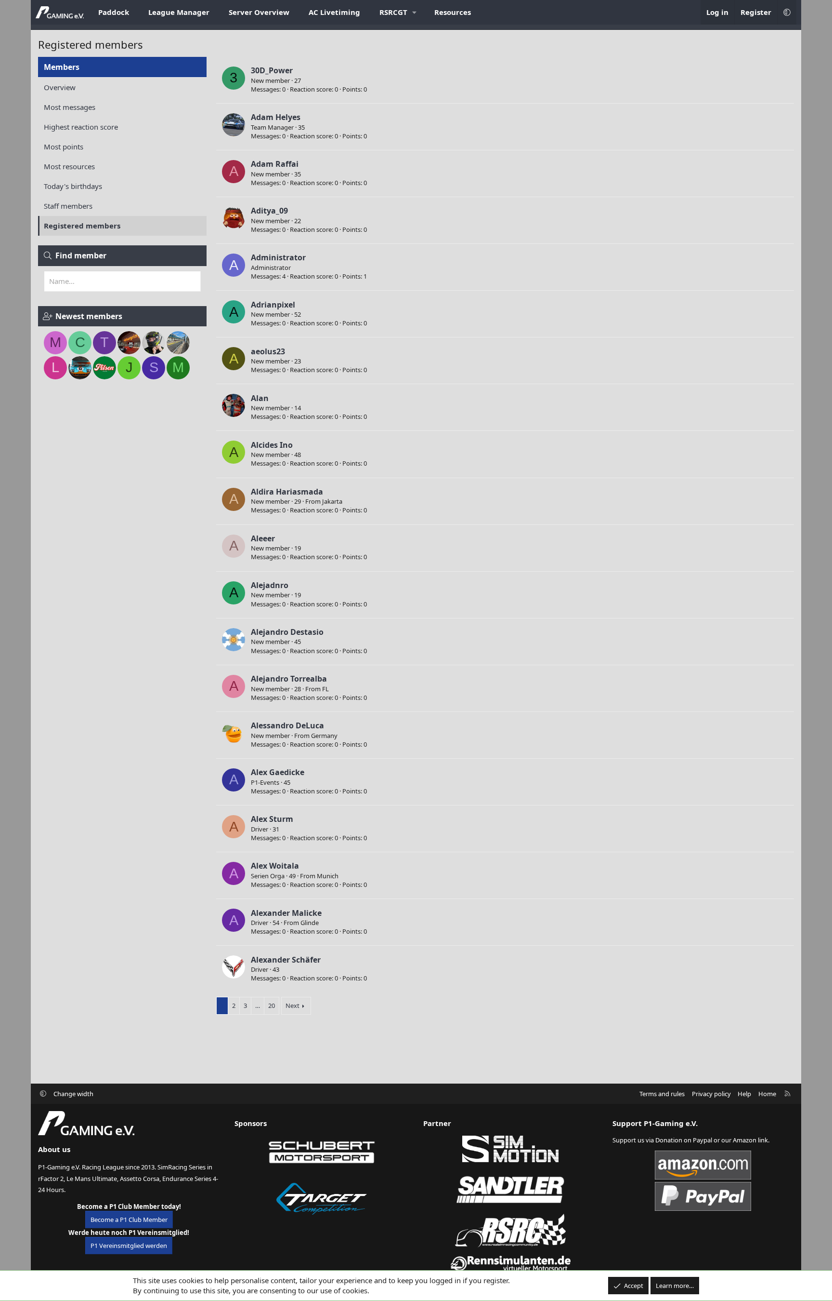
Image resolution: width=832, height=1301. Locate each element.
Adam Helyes (275, 117)
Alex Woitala (275, 865)
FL (325, 688)
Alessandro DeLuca (287, 725)
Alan (260, 398)
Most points (63, 146)
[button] (397, 12)
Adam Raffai (275, 164)
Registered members (82, 225)
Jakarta (332, 501)
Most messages (69, 107)
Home (767, 1093)
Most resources (69, 166)
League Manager (178, 12)
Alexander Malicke (286, 913)
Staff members (68, 206)
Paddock (113, 12)
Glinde (309, 922)
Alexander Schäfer (286, 959)
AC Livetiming (334, 12)
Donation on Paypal (683, 1140)
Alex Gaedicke (277, 772)
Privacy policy (711, 1093)
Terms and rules (662, 1093)
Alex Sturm (272, 819)
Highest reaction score (81, 127)
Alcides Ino (272, 445)
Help (744, 1093)
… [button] (257, 1005)
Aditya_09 (269, 210)
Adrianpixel (273, 304)
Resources (452, 12)
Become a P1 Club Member (129, 1219)
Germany (324, 735)
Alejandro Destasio (287, 632)
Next (292, 1005)
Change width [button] (73, 1093)
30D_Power (272, 70)
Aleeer (263, 538)
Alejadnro (269, 585)
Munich (327, 876)
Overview (60, 87)
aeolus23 (268, 351)
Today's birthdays (73, 186)
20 (271, 1005)
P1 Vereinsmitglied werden (129, 1245)
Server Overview (259, 12)
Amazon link (750, 1140)
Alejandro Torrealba (289, 678)
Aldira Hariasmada (287, 491)
